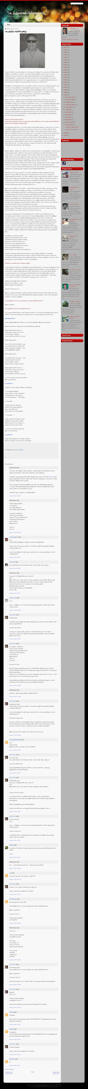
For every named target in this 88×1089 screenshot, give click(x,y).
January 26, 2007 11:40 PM (15, 984)
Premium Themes (55, 1086)
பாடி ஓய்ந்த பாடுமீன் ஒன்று (15, 31)
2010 (65, 87)
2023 (65, 54)
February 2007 (70, 122)
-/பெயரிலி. (12, 562)
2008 (65, 92)
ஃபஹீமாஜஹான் (13, 537)
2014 (65, 77)
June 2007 (68, 112)
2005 (65, 135)
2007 (65, 95)
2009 (65, 90)
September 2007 (70, 104)
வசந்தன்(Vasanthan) (15, 739)
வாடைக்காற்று (72, 254)
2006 (65, 133)
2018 (65, 67)
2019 (65, 65)
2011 (65, 85)
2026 (65, 47)
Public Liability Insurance (46, 1086)
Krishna (11, 1012)
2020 (65, 62)
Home (8, 24)
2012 (65, 82)
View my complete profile (70, 39)
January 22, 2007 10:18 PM (15, 879)
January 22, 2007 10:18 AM (15, 696)
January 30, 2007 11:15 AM (15, 1054)
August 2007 (69, 107)
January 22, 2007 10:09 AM (15, 638)
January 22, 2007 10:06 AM (15, 610)
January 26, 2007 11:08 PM (15, 923)
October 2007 (69, 102)
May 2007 (68, 114)
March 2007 (69, 119)
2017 (65, 70)
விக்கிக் (50, 476)
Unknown (12, 1059)
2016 (65, 72)
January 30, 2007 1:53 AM (14, 1039)
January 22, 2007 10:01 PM (15, 868)
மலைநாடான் (12, 597)
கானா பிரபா (12, 614)
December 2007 (70, 97)
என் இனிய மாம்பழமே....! (75, 301)
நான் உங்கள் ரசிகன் (74, 204)
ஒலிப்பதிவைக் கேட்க (10, 318)
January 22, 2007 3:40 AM (14, 557)
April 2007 (68, 117)
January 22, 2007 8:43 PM (14, 840)
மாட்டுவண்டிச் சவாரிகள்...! (72, 129)
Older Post (56, 1073)
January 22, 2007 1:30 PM (14, 811)
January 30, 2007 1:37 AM (14, 1024)
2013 (65, 80)
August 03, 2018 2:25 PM (14, 1065)
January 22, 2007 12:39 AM (15, 495)
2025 (65, 49)
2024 (65, 52)
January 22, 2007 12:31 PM (15, 750)
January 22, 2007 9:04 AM (14, 593)
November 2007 (70, 99)
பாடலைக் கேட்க (9, 383)
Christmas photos (37, 1086)
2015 (65, 75)
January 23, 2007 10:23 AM (15, 894)
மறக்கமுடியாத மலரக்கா (75, 269)
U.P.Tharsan (12, 899)
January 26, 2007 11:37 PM (15, 959)
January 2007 (69, 124)
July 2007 (68, 109)
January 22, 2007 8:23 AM (14, 568)
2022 (65, 57)
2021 (65, 60)
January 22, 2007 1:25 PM (14, 772)
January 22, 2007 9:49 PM (14, 857)
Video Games (58, 1085)
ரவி (10, 873)
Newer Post (9, 1073)
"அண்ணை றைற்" (73, 172)
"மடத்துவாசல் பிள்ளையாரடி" (27, 13)
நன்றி (10, 854)
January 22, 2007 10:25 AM (15, 735)
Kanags (11, 845)
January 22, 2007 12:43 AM (15, 532)
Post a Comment (9, 1069)
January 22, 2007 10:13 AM (15, 685)
